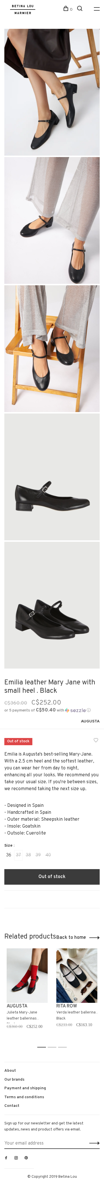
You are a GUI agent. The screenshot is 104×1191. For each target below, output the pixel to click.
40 (48, 855)
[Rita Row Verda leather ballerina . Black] (76, 975)
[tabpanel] (27, 995)
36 (8, 855)
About (10, 1070)
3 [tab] (64, 1047)
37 (18, 855)
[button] (47, 710)
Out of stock (52, 877)
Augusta (90, 721)
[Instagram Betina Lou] (16, 1158)
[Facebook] (6, 1158)
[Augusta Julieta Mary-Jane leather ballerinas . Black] (27, 975)
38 (28, 855)
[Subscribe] (93, 1143)
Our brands (14, 1079)
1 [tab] (43, 1047)
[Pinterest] (26, 1158)
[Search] (80, 9)
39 (38, 855)
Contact (11, 1105)
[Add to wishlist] (96, 741)
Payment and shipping (25, 1088)
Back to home (71, 938)
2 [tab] (53, 1047)
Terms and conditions (24, 1097)
